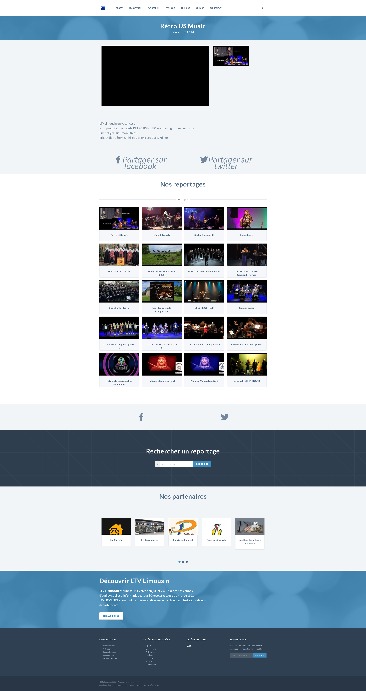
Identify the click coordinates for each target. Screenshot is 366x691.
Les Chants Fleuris (119, 307)
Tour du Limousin (182, 540)
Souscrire (259, 655)
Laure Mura (246, 235)
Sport (119, 8)
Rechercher (202, 464)
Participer (107, 649)
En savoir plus (111, 616)
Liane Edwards (162, 235)
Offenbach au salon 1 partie (246, 344)
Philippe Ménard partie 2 (162, 380)
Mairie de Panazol (150, 540)
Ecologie (170, 8)
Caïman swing (246, 307)
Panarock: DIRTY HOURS (246, 380)
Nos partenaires (109, 652)
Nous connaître (109, 645)
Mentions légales (110, 658)
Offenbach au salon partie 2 (204, 344)
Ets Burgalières (116, 540)
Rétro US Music (119, 235)
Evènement (216, 8)
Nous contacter (109, 655)
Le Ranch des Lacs (250, 540)
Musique (185, 8)
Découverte (135, 8)
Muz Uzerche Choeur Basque (204, 271)
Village (200, 8)
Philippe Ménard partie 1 (204, 380)
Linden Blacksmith (204, 235)
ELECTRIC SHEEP (204, 307)
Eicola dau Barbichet (119, 271)
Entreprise (154, 8)
